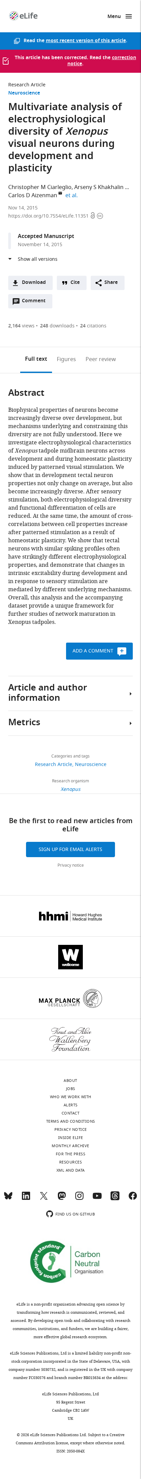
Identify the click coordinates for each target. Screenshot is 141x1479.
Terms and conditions (70, 1121)
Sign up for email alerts (70, 849)
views (21, 325)
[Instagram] (79, 1199)
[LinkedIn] (26, 1199)
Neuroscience (24, 93)
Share (111, 283)
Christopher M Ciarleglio (40, 187)
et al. (72, 195)
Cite (75, 283)
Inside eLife (70, 1137)
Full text (36, 359)
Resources (70, 1162)
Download (34, 283)
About (70, 1080)
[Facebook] (133, 1199)
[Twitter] (44, 1199)
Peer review (101, 359)
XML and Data (70, 1170)
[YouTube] (97, 1199)
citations (93, 325)
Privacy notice (70, 865)
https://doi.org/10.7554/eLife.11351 (49, 216)
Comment (36, 302)
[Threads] (115, 1199)
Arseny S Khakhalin (99, 187)
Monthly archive (70, 1146)
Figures (66, 359)
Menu (114, 17)
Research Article (27, 84)
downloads (57, 325)
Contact (71, 1113)
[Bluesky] (8, 1199)
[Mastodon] (61, 1199)
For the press (71, 1154)
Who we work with (70, 1097)
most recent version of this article (86, 41)
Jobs (70, 1088)
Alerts (71, 1105)
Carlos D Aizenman (32, 195)
